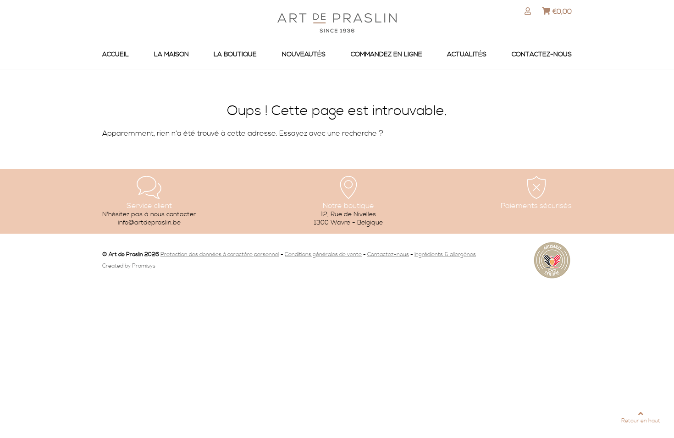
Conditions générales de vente (323, 254)
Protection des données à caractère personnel (219, 254)
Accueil (115, 54)
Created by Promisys (128, 266)
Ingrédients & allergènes (445, 254)
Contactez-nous (542, 54)
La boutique (235, 54)
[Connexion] (529, 11)
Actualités (466, 54)
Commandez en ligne (386, 54)
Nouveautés (304, 54)
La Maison (171, 54)
